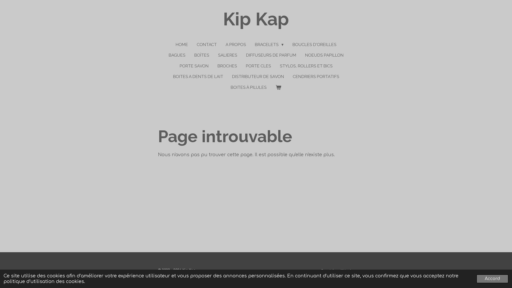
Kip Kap (256, 19)
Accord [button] (492, 278)
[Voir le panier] (278, 87)
